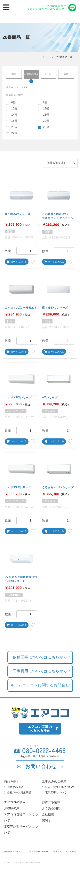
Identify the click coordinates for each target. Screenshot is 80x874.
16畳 (46, 114)
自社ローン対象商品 (19, 792)
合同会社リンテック (13, 852)
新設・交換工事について (59, 787)
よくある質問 (51, 808)
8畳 (45, 102)
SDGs (46, 820)
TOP (45, 57)
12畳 (46, 108)
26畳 (46, 127)
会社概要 (48, 814)
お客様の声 (11, 808)
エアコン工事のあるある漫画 (40, 728)
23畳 (14, 127)
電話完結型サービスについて (21, 829)
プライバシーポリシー (38, 852)
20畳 (46, 120)
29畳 (14, 133)
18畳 (14, 120)
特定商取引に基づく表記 (65, 852)
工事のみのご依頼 (54, 781)
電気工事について (55, 792)
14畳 (14, 114)
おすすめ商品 (15, 787)
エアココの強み (14, 802)
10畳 (14, 108)
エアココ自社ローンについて (21, 817)
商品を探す (11, 781)
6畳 (13, 102)
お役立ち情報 (51, 802)
